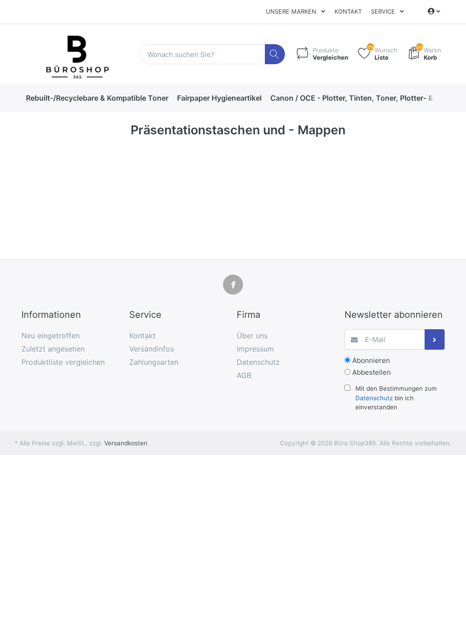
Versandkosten (125, 443)
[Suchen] (275, 54)
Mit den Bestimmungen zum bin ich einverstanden (396, 398)
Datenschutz (374, 398)
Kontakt (348, 11)
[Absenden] (435, 339)
